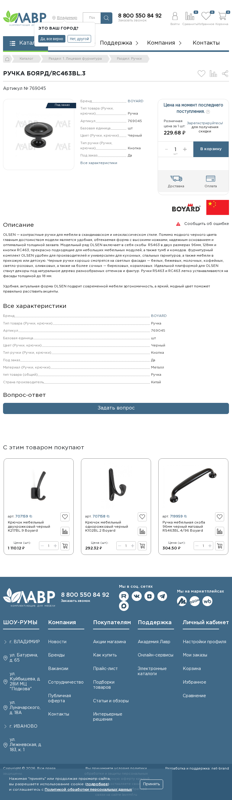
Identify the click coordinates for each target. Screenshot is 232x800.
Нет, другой (79, 38)
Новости (57, 642)
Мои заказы (195, 655)
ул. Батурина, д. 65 (24, 657)
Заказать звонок (132, 20)
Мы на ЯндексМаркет (182, 601)
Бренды (56, 655)
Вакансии (58, 669)
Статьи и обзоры (111, 701)
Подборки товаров (103, 685)
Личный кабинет (206, 622)
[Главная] (7, 59)
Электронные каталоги (152, 671)
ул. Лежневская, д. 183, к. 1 (26, 745)
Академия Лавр (154, 642)
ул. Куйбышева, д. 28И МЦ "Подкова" (25, 681)
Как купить (105, 655)
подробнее (97, 784)
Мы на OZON (195, 601)
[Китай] (217, 207)
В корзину (211, 149)
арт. (18, 516)
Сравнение (194, 696)
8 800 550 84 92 (140, 16)
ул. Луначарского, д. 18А (25, 708)
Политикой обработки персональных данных (88, 789)
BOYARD (135, 101)
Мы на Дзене (149, 596)
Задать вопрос (116, 408)
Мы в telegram (162, 596)
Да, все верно (51, 38)
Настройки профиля (204, 642)
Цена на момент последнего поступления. (193, 108)
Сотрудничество (66, 682)
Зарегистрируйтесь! (205, 123)
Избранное (194, 682)
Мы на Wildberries (207, 601)
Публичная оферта (59, 698)
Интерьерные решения (107, 717)
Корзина (192, 669)
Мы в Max (124, 606)
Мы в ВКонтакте (137, 596)
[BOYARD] (186, 207)
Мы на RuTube (124, 596)
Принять (151, 784)
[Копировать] (50, 88)
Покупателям (112, 622)
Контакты (206, 43)
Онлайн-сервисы (155, 655)
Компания (62, 622)
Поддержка (155, 622)
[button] (175, 18)
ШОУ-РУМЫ (20, 622)
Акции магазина (109, 642)
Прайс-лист (105, 669)
